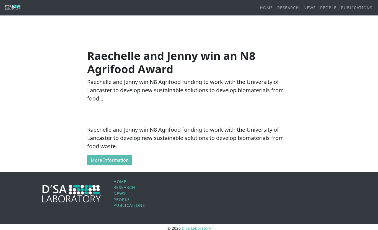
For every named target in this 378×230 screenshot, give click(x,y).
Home (266, 7)
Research (288, 7)
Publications (356, 7)
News (310, 7)
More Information (110, 160)
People (328, 7)
